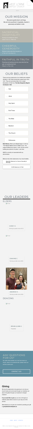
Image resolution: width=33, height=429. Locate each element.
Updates (20, 420)
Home (11, 420)
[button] (29, 3)
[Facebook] (15, 422)
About (15, 420)
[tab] (16, 88)
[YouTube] (17, 422)
